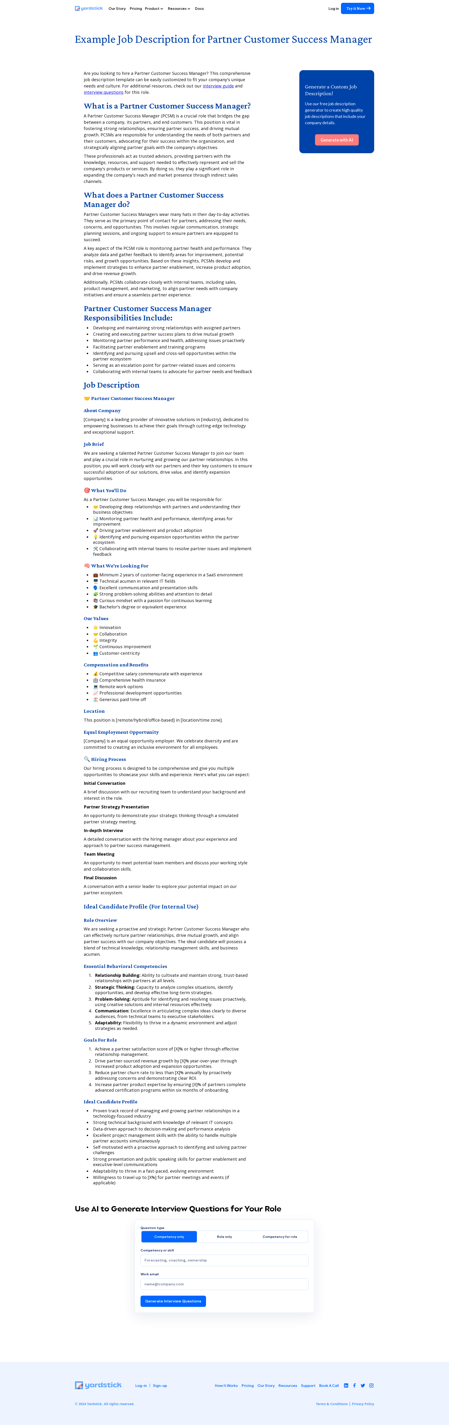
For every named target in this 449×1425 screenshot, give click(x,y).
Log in (334, 8)
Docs (199, 8)
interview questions (103, 92)
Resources (288, 1385)
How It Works (226, 1385)
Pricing (136, 8)
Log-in (141, 1385)
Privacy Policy (363, 1404)
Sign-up (160, 1385)
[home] (91, 8)
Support (308, 1385)
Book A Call (329, 1385)
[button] (156, 8)
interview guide (218, 86)
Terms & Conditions (332, 1404)
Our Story (117, 8)
